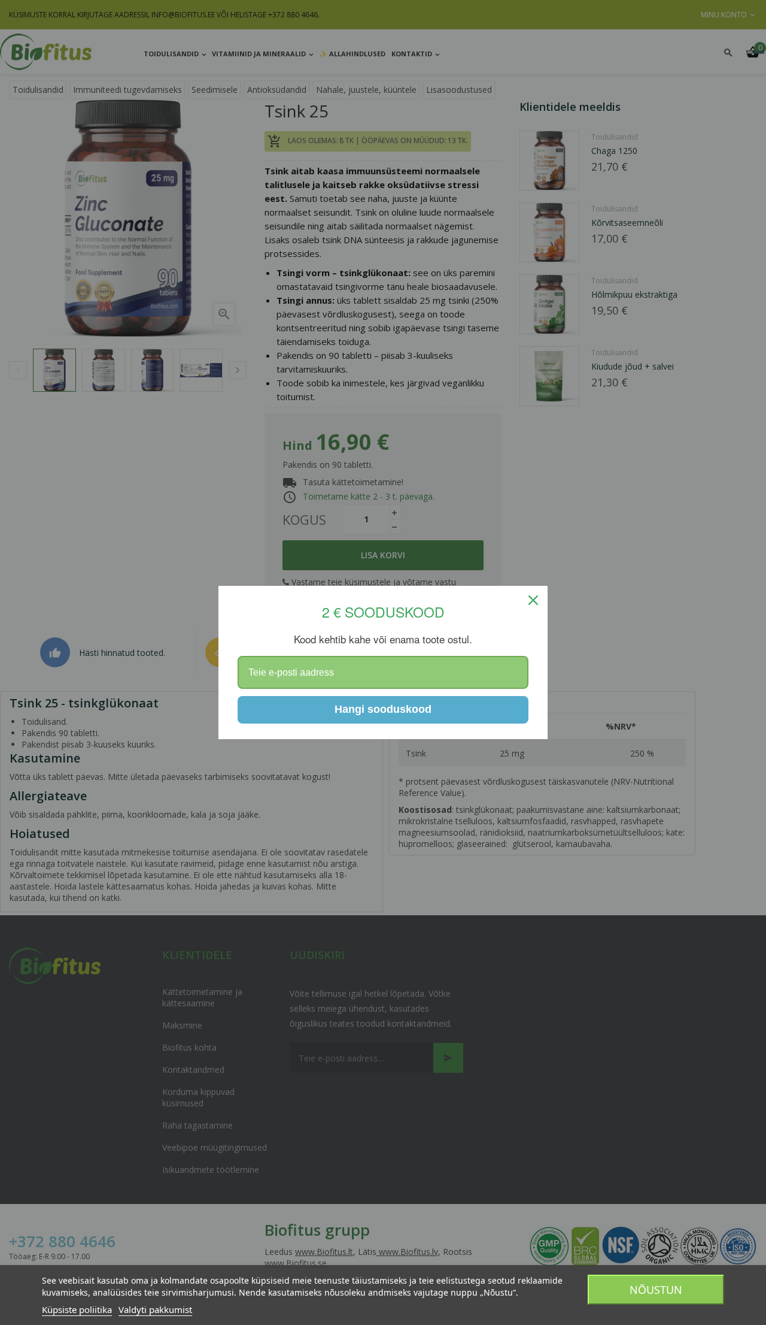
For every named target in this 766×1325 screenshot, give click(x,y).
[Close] (533, 600)
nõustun (656, 1289)
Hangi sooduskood (383, 709)
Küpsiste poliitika (77, 1309)
